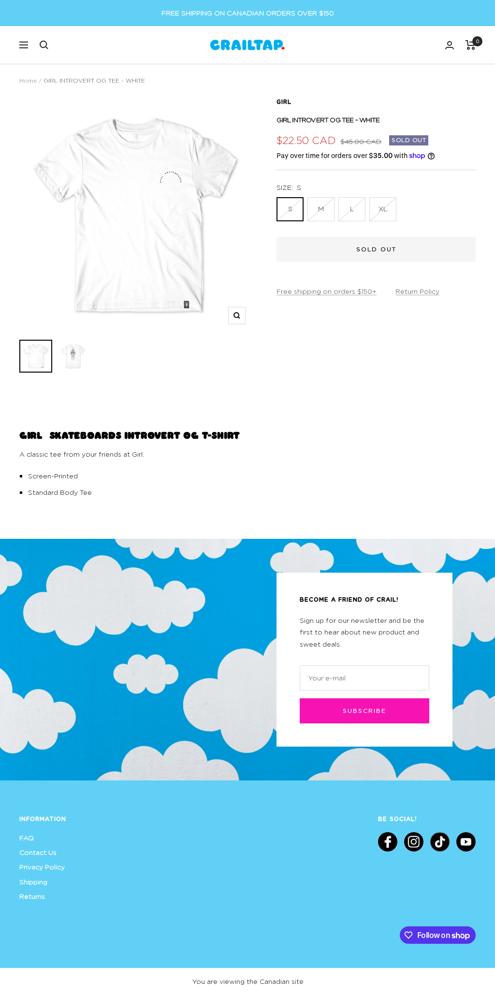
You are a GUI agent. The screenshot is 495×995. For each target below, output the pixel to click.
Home (28, 80)
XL (383, 208)
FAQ (26, 838)
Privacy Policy (42, 867)
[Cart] (471, 45)
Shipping (33, 882)
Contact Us (38, 852)
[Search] (44, 45)
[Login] (449, 45)
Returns (32, 896)
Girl (284, 101)
